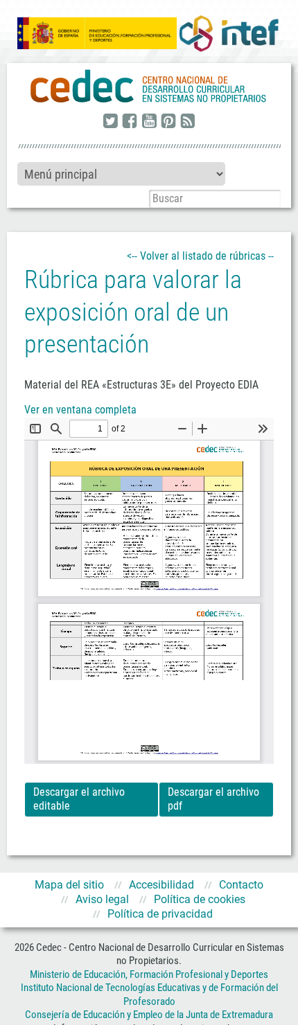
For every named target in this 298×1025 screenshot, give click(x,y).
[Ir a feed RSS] (187, 122)
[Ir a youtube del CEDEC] (149, 122)
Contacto (241, 884)
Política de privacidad (160, 913)
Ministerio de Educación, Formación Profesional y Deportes (149, 974)
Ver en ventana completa (80, 409)
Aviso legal (102, 899)
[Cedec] (149, 86)
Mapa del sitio (69, 884)
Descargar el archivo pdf (213, 799)
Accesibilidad (161, 884)
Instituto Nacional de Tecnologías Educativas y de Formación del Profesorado (149, 994)
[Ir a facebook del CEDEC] (129, 122)
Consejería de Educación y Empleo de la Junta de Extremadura (149, 1014)
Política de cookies (199, 899)
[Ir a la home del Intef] (229, 33)
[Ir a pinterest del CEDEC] (168, 122)
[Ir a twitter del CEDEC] (110, 122)
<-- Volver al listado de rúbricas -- (200, 255)
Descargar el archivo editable (79, 799)
